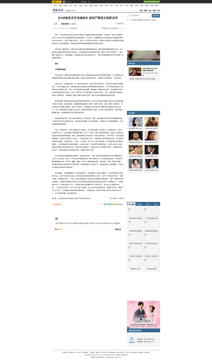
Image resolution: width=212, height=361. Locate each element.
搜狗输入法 (72, 352)
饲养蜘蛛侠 (140, 20)
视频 (91, 5)
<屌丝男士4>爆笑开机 (135, 256)
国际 (145, 10)
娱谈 (96, 5)
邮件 (89, 2)
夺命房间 (146, 20)
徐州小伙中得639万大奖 (104, 223)
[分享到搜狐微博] (104, 204)
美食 (151, 5)
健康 (131, 5)
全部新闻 (140, 352)
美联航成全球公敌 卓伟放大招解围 (145, 79)
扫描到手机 (120, 23)
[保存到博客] (119, 204)
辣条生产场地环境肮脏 (135, 243)
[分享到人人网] (109, 204)
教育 (136, 5)
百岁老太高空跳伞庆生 (151, 243)
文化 (70, 5)
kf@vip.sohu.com (149, 341)
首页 (55, 5)
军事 (65, 5)
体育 (80, 5)
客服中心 (98, 352)
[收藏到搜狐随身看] (112, 204)
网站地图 (134, 352)
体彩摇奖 (117, 223)
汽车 (116, 5)
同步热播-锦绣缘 (151, 269)
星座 (156, 5)
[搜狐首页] (57, 1)
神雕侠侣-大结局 (135, 269)
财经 (101, 5)
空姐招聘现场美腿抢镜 (135, 231)
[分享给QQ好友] (107, 204)
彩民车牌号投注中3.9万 (64, 223)
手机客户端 (105, 28)
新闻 (60, 5)
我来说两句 (68, 24)
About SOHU (120, 352)
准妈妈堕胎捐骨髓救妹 (151, 231)
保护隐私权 (112, 352)
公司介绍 (127, 352)
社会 (149, 10)
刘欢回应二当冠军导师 (151, 256)
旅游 (146, 5)
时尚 (126, 5)
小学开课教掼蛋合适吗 (151, 218)
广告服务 (92, 352)
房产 (121, 5)
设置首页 (65, 352)
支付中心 (79, 352)
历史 (75, 5)
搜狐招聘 (85, 352)
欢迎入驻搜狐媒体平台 (152, 1)
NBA (85, 5)
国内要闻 (68, 10)
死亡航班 (134, 20)
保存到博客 (114, 28)
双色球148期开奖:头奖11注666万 (84, 223)
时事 (73, 10)
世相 (106, 5)
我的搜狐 (83, 2)
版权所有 (125, 355)
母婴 (141, 5)
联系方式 (104, 352)
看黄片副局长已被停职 (135, 218)
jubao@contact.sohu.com (113, 357)
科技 (111, 5)
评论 (158, 10)
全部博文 (147, 352)
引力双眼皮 (153, 20)
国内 (141, 10)
